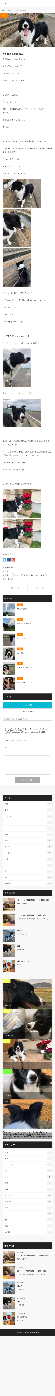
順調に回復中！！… (23, 903)
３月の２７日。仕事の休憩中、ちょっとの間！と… (33, 919)
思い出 (27, 847)
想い (27, 871)
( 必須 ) (9, 733)
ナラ (27, 859)
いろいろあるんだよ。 (25, 682)
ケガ (27, 828)
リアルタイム (42, 575)
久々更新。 (21, 653)
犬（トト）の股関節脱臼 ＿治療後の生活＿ (34, 900)
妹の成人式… (21, 964)
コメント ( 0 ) (27, 705)
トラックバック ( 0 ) (27, 711)
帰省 (27, 834)
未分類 (27, 883)
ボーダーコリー (14, 575)
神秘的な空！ (22, 609)
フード (27, 822)
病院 (27, 841)
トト (27, 865)
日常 (22, 575)
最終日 (19, 931)
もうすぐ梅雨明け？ (24, 668)
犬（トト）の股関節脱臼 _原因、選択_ (32, 915)
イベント (27, 853)
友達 (25, 575)
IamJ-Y (12, 568)
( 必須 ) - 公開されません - (16, 740)
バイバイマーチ (23, 638)
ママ (35, 575)
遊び (27, 877)
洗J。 (19, 946)
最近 (32, 575)
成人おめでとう (23, 961)
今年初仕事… (21, 949)
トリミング (27, 816)
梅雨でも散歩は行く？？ (26, 624)
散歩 (4, 15)
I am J (5, 3)
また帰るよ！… (22, 934)
